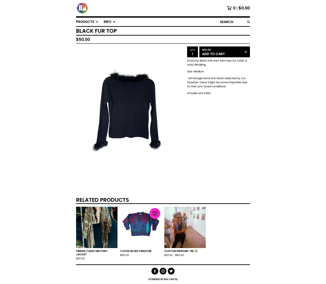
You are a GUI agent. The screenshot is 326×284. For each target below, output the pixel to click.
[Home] (82, 8)
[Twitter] (171, 271)
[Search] (248, 22)
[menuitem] (87, 22)
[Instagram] (163, 271)
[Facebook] (154, 271)
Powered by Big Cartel (163, 279)
